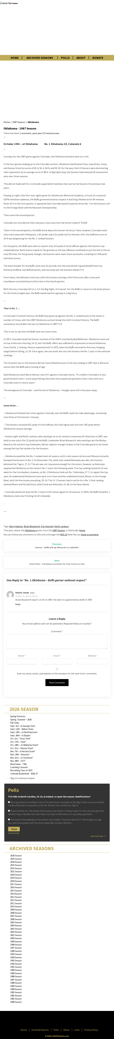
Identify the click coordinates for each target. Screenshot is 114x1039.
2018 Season (16, 881)
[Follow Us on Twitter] (63, 1020)
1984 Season (16, 989)
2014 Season (16, 893)
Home (15, 57)
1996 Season (16, 951)
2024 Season (16, 862)
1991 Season (16, 967)
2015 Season (16, 890)
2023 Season (16, 865)
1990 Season (16, 970)
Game (82, 530)
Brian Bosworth (32, 526)
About (81, 57)
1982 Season (16, 995)
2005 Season (16, 922)
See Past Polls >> (98, 836)
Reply (17, 604)
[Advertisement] (80, 27)
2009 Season (16, 909)
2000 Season (16, 938)
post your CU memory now (45, 133)
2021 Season (16, 871)
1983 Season (16, 992)
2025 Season (16, 858)
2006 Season (16, 919)
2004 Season (16, 925)
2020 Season (16, 874)
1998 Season (16, 944)
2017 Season (16, 884)
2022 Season (16, 868)
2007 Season (16, 916)
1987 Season (18, 122)
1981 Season (16, 998)
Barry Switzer (16, 526)
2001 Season (16, 935)
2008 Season (16, 912)
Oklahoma (33, 122)
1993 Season (16, 960)
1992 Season (16, 963)
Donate (97, 57)
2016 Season (16, 887)
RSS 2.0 (63, 534)
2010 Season (16, 906)
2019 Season (16, 877)
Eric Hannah (47, 526)
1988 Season (16, 976)
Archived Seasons (39, 57)
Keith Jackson (61, 526)
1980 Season (16, 1002)
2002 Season (16, 931)
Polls (65, 57)
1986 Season (16, 982)
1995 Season (16, 954)
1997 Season (16, 947)
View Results (13, 833)
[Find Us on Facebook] (50, 1020)
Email (57, 655)
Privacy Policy (91, 1029)
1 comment (25, 133)
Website (92, 655)
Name (22, 655)
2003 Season (16, 928)
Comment (57, 631)
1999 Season (16, 941)
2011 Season (16, 903)
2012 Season (16, 900)
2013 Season (16, 897)
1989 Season (16, 973)
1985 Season (16, 986)
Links (77, 1029)
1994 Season (16, 957)
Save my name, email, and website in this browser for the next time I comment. (57, 673)
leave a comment (90, 534)
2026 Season (16, 855)
